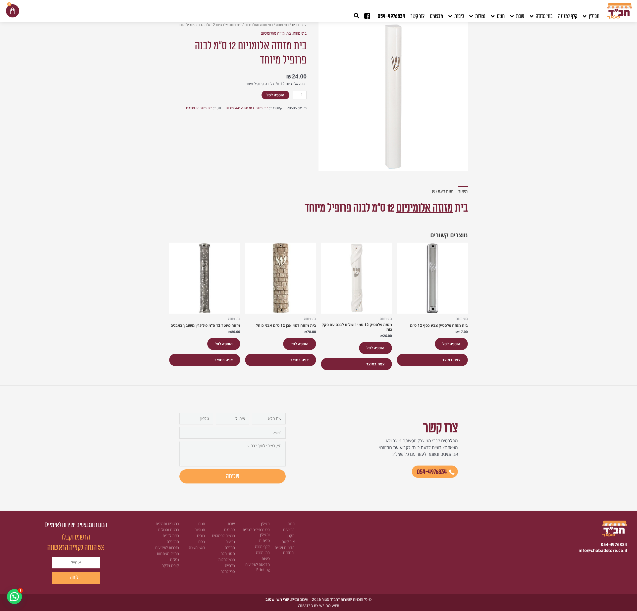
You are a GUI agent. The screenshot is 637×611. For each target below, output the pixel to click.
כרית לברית (170, 535)
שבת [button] (520, 16)
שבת (231, 523)
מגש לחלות (226, 559)
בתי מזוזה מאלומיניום (259, 24)
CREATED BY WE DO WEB (318, 605)
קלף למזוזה (567, 16)
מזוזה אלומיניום (424, 208)
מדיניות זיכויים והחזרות (285, 550)
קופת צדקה (170, 565)
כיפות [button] (459, 16)
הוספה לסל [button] (451, 343)
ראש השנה (197, 547)
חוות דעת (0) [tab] (443, 191)
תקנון (291, 535)
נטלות (174, 559)
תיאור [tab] (463, 191)
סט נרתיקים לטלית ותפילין (256, 532)
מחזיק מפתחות (168, 553)
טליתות (264, 540)
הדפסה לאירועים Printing (257, 567)
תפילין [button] (594, 16)
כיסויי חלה (227, 553)
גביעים (230, 541)
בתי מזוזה (282, 24)
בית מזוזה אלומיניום (199, 108)
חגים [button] (501, 16)
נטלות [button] (480, 16)
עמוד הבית (299, 24)
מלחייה (230, 565)
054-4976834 (391, 16)
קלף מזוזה (262, 546)
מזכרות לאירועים (167, 547)
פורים (201, 535)
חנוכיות (199, 529)
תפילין (265, 523)
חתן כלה (173, 541)
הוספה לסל (275, 94)
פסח (201, 541)
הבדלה (230, 547)
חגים (201, 523)
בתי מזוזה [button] (544, 16)
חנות (291, 523)
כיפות (266, 558)
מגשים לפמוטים (223, 535)
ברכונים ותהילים (167, 523)
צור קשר (418, 16)
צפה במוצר (451, 359)
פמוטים (229, 529)
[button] (356, 16)
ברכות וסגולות (168, 529)
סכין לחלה (227, 571)
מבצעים (436, 16)
